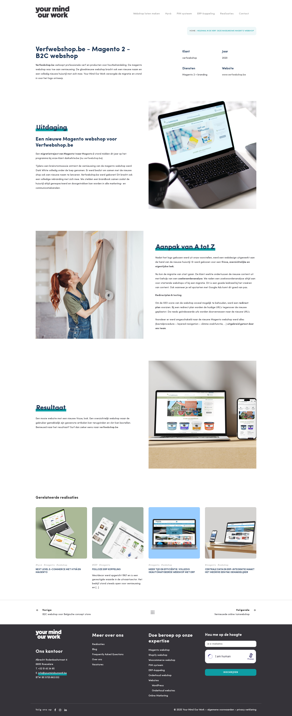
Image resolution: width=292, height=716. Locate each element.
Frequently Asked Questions (108, 654)
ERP (96, 565)
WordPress (158, 685)
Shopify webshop (158, 655)
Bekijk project (61, 527)
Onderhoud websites (163, 690)
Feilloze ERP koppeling (117, 536)
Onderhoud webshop (160, 675)
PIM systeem (184, 14)
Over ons (97, 659)
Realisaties (227, 14)
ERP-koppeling (206, 14)
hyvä (39, 565)
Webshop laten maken (146, 14)
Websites (154, 680)
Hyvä (168, 14)
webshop (62, 565)
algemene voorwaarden (220, 710)
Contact (244, 14)
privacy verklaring (246, 710)
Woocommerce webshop (162, 660)
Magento (87, 154)
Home (192, 31)
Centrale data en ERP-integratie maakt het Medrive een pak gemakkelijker (229, 571)
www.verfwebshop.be (234, 75)
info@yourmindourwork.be (52, 673)
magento (50, 565)
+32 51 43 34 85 (46, 668)
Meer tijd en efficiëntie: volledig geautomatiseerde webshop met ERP (172, 571)
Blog (94, 649)
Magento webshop (159, 650)
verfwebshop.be (93, 158)
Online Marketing (158, 696)
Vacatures (97, 664)
